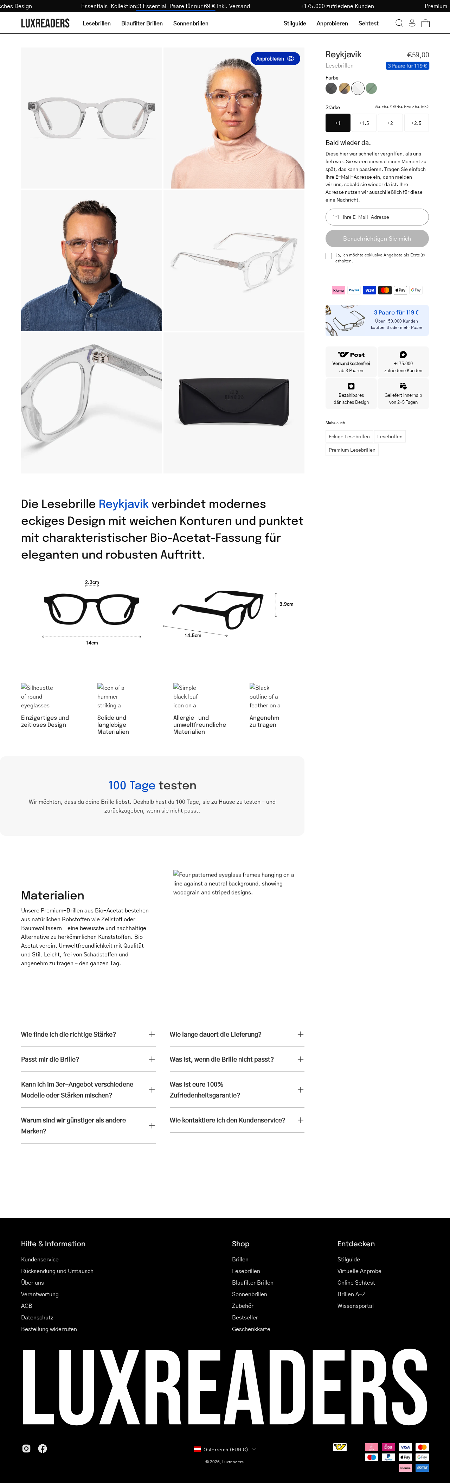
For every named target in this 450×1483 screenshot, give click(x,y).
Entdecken (356, 1243)
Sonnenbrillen (249, 1294)
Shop (241, 1243)
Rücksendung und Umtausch (57, 1271)
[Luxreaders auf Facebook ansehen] (42, 1448)
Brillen (240, 1259)
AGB (26, 1305)
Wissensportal (356, 1305)
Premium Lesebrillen (352, 449)
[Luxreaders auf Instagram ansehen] (26, 1448)
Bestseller (245, 1317)
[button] (399, 23)
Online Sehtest (356, 1282)
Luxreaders (233, 1462)
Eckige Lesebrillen (349, 436)
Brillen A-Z (352, 1294)
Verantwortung (40, 1294)
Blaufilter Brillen (253, 1282)
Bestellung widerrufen (49, 1329)
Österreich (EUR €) (226, 1449)
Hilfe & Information (53, 1243)
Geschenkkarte (251, 1329)
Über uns (32, 1282)
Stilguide (349, 1259)
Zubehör (242, 1305)
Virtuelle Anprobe (359, 1271)
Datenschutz (37, 1317)
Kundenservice (40, 1259)
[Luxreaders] (45, 23)
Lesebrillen (390, 436)
